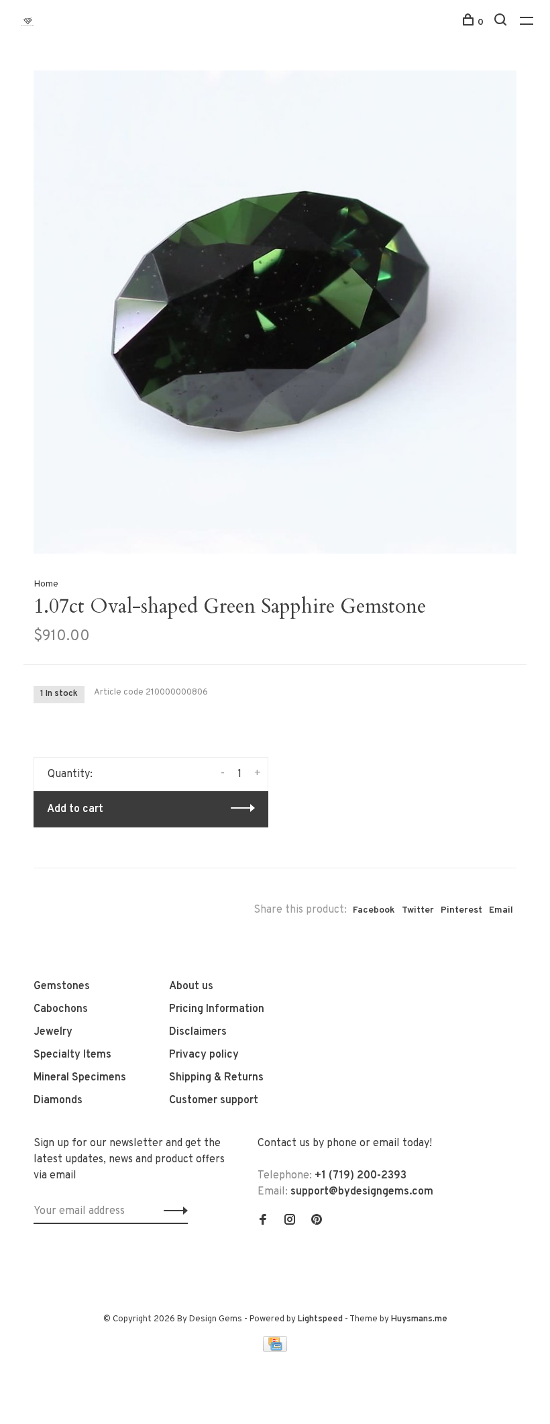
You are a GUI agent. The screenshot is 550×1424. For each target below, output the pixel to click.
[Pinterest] (316, 1221)
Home (46, 584)
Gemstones (62, 986)
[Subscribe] (172, 1211)
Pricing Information (216, 1009)
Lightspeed (320, 1319)
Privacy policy (204, 1055)
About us (191, 986)
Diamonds (58, 1100)
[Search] (502, 22)
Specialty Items (72, 1055)
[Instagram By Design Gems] (289, 1221)
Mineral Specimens (80, 1077)
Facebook (374, 910)
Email (501, 910)
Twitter (418, 910)
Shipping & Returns (216, 1077)
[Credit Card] (275, 1349)
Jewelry (53, 1032)
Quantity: (70, 774)
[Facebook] (263, 1221)
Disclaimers (198, 1032)
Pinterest (461, 910)
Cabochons (61, 1009)
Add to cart (75, 809)
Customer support (213, 1100)
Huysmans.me (419, 1319)
